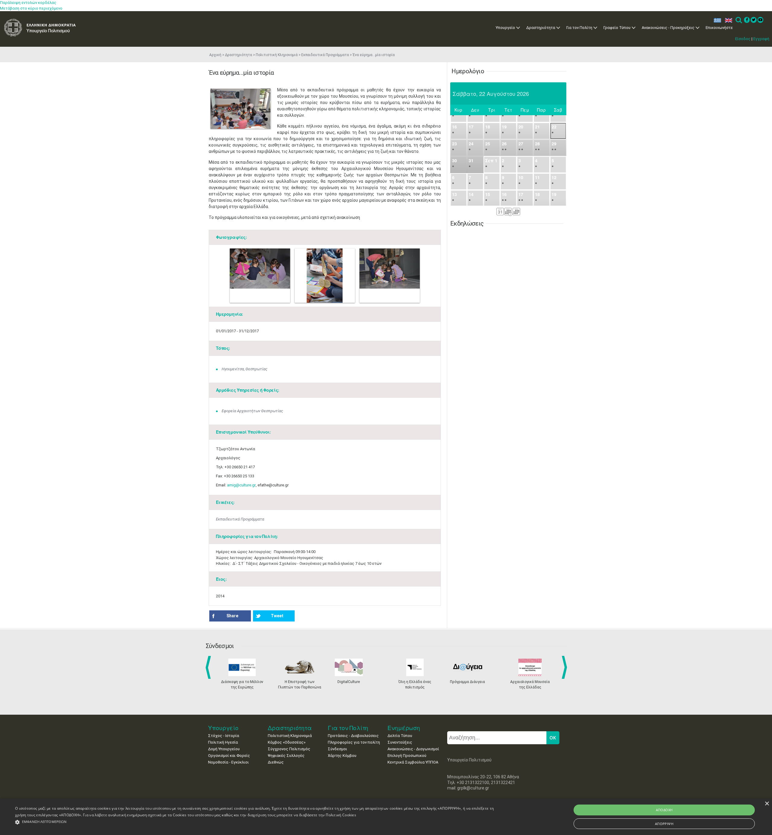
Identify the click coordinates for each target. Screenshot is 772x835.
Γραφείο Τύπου (617, 27)
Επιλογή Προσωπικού (407, 755)
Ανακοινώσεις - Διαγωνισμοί (413, 749)
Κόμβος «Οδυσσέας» (286, 742)
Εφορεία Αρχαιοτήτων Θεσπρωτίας (252, 411)
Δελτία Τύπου (400, 735)
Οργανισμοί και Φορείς (229, 755)
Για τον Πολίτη (579, 27)
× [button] (766, 804)
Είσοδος (743, 38)
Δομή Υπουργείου (224, 749)
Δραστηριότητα (540, 27)
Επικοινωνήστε (719, 27)
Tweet (277, 615)
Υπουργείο (505, 27)
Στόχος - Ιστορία (223, 735)
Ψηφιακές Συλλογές (286, 755)
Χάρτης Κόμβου (342, 755)
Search (738, 20)
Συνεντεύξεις (400, 742)
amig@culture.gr (241, 485)
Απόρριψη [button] (664, 823)
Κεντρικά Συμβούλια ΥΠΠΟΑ (413, 762)
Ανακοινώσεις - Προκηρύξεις (668, 27)
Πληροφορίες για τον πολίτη (354, 742)
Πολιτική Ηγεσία (223, 742)
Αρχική (215, 55)
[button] (256, 822)
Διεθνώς (276, 762)
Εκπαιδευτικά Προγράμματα (325, 55)
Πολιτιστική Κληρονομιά (277, 55)
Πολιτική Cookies (341, 815)
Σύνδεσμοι (337, 749)
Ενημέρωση (404, 727)
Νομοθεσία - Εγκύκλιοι (228, 762)
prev (209, 667)
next (565, 667)
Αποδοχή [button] (664, 810)
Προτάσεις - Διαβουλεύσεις (353, 735)
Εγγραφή (761, 38)
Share (232, 615)
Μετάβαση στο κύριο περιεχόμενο (31, 8)
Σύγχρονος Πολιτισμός (289, 749)
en (727, 20)
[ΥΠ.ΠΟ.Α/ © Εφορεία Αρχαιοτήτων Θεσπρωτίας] (240, 109)
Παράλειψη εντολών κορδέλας (28, 2)
